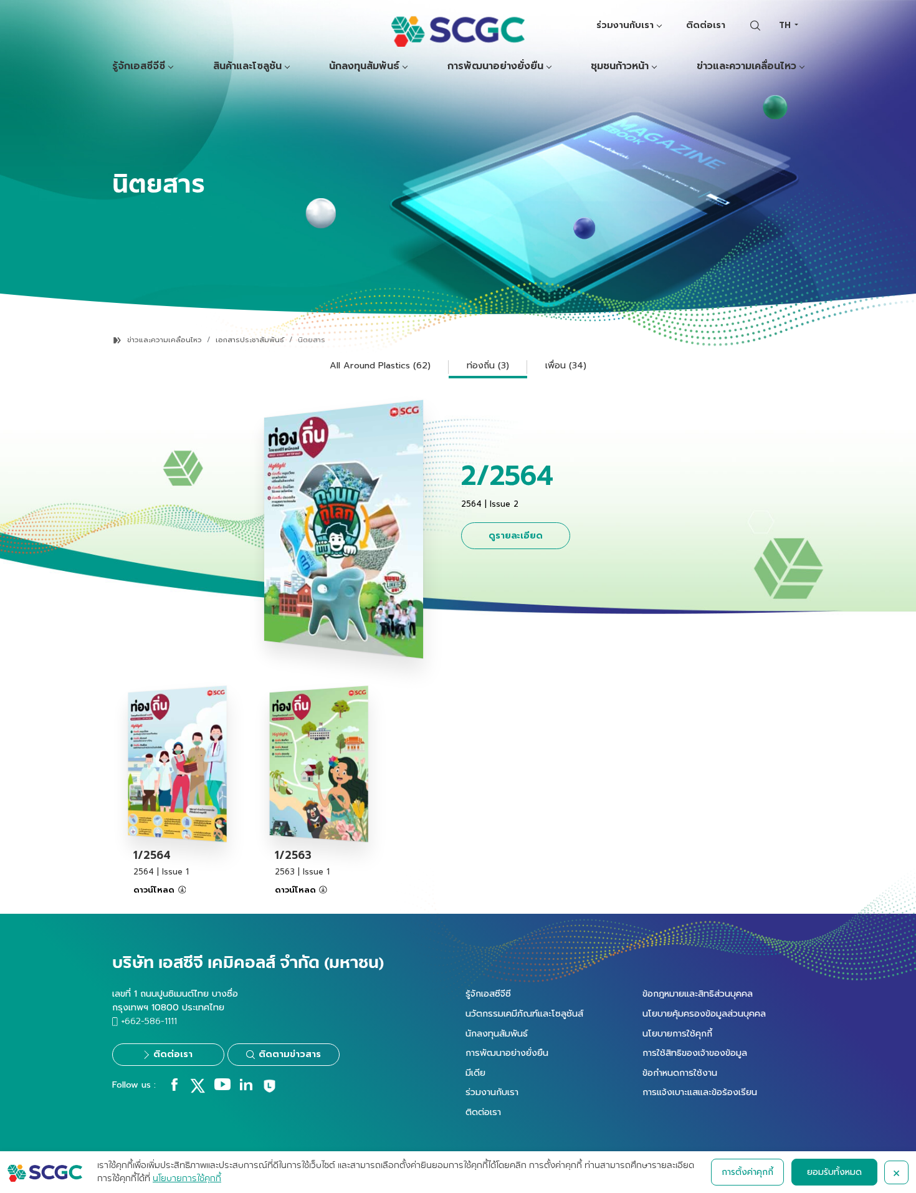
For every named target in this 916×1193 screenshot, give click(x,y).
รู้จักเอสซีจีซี (138, 66)
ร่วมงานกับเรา (625, 25)
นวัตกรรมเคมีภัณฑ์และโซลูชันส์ (524, 1013)
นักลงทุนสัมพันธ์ (364, 66)
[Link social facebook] (174, 1088)
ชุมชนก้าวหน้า (620, 66)
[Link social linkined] (246, 1088)
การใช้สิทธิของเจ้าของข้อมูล (694, 1053)
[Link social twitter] (197, 1090)
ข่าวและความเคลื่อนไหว (746, 66)
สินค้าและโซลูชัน (247, 66)
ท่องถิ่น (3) (488, 365)
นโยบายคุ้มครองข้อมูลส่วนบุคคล (704, 1013)
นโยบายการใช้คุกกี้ (677, 1033)
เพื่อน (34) (565, 365)
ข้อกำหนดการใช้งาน (679, 1073)
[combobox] (788, 25)
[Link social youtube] (222, 1088)
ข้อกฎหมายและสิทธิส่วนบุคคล (697, 993)
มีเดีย (475, 1073)
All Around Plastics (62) (380, 365)
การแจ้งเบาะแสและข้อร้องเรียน (699, 1092)
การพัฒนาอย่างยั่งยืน (495, 66)
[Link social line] (269, 1091)
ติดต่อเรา (705, 25)
